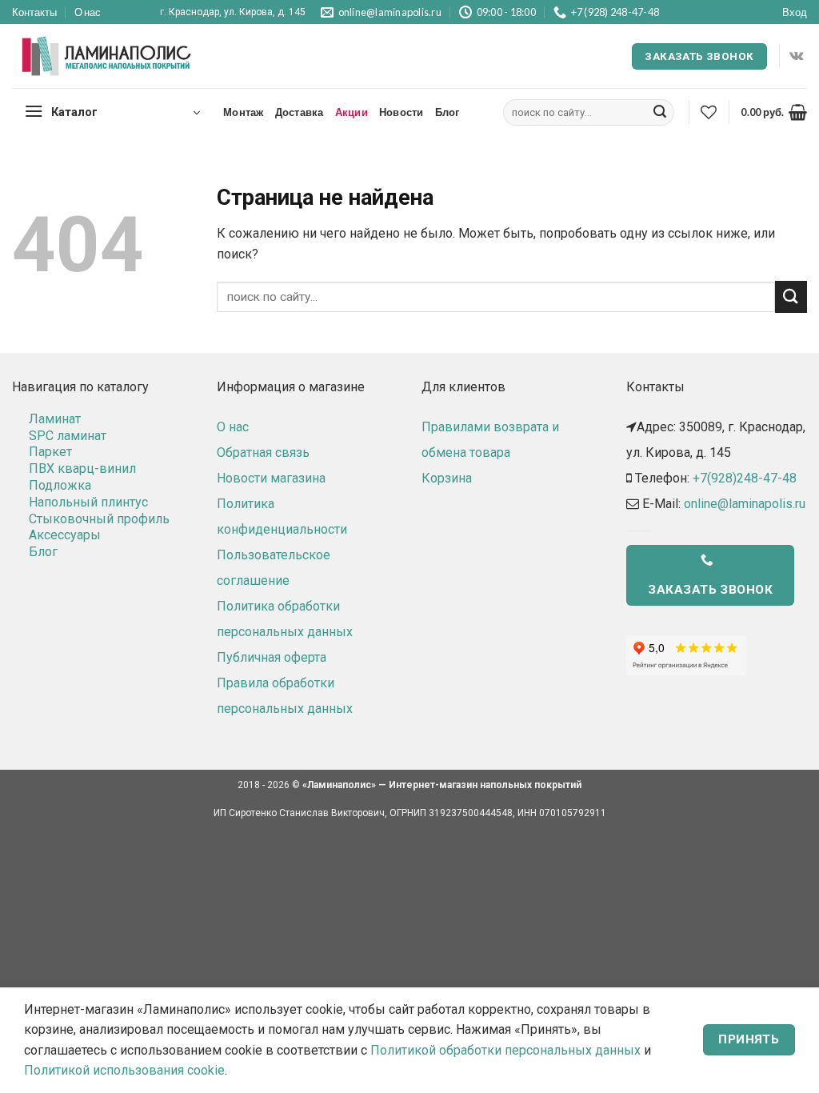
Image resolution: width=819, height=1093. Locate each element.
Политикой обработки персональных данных (505, 1050)
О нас (87, 12)
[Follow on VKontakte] (796, 56)
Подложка (60, 485)
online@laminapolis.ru (744, 503)
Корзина (446, 478)
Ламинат (55, 418)
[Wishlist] (709, 112)
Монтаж (243, 112)
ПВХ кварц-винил (82, 468)
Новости (401, 112)
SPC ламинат (67, 435)
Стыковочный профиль (99, 518)
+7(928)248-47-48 (745, 478)
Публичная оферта (271, 657)
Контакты (34, 12)
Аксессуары (65, 534)
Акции (351, 112)
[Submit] (659, 112)
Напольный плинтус (88, 502)
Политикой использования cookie (124, 1070)
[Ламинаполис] (107, 56)
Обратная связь (263, 452)
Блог (447, 112)
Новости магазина (271, 478)
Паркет (50, 451)
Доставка (299, 112)
